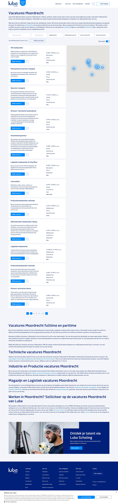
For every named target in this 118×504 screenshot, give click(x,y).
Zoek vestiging (98, 473)
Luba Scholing (45, 474)
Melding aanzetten (39, 40)
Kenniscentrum (62, 484)
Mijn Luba (78, 469)
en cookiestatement (101, 481)
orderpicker (77, 387)
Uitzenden (61, 474)
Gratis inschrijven (80, 471)
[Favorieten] (93, 4)
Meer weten (75, 448)
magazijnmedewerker (62, 389)
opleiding (67, 27)
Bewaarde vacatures (80, 484)
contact (87, 412)
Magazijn (27, 478)
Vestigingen (45, 471)
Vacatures (58, 4)
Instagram (93, 478)
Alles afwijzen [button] (104, 497)
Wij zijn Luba (45, 481)
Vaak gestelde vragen (47, 484)
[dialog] (59, 497)
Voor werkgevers (78, 4)
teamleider (33, 373)
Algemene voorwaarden (47, 487)
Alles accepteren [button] (86, 497)
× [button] (116, 492)
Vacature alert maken (80, 474)
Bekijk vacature (16, 61)
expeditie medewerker (90, 387)
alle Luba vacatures (59, 410)
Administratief (28, 484)
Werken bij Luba (46, 478)
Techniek (27, 471)
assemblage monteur (15, 359)
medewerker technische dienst (45, 359)
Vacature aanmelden (63, 471)
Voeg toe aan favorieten (27, 61)
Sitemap (94, 485)
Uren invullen (104, 4)
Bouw (26, 487)
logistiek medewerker (15, 389)
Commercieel (28, 481)
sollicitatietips (29, 25)
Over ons (68, 4)
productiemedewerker (44, 373)
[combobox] (19, 35)
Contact (87, 4)
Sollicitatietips (79, 481)
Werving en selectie (63, 478)
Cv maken (78, 478)
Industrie (27, 474)
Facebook (95, 478)
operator (54, 373)
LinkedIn (98, 478)
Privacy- (94, 481)
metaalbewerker (29, 359)
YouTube (101, 478)
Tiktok (105, 478)
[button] (92, 74)
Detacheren (61, 481)
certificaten (88, 27)
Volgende (46, 313)
